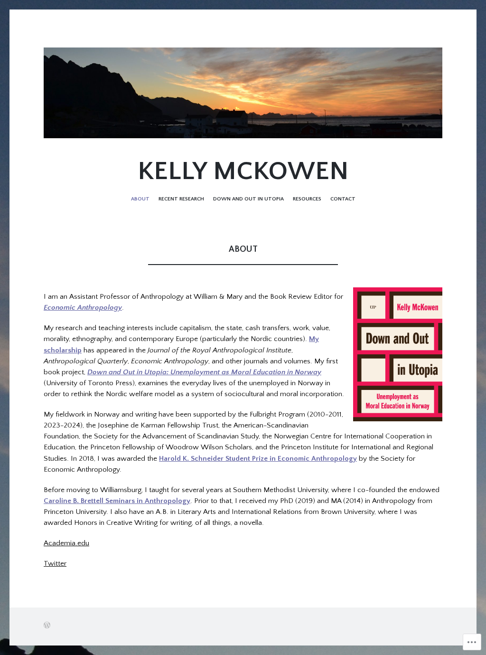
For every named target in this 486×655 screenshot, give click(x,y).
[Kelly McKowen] (243, 92)
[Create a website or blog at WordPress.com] (47, 626)
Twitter (55, 564)
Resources (307, 199)
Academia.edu (66, 543)
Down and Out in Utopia (248, 199)
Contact (342, 199)
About (140, 199)
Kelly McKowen (243, 171)
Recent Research (181, 199)
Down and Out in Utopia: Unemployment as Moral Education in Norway (204, 372)
